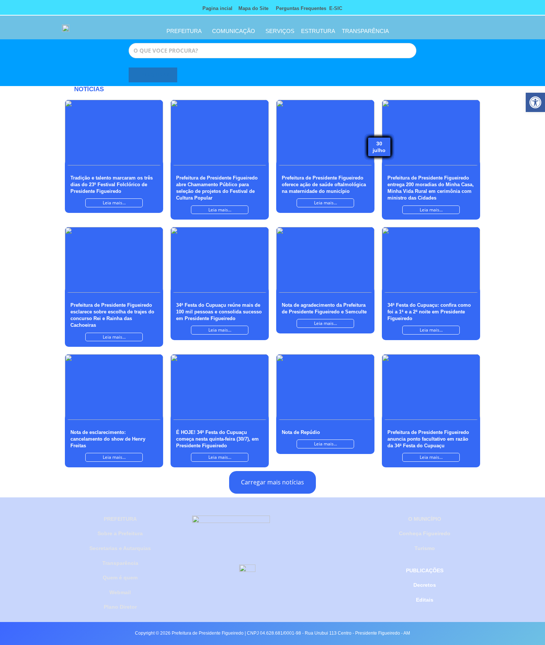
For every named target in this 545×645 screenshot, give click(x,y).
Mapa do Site (253, 8)
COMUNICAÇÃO (233, 31)
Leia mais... (114, 203)
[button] (535, 102)
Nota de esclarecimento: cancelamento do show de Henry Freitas (107, 439)
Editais (424, 600)
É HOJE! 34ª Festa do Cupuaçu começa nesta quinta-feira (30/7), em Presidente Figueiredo (217, 439)
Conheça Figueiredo (424, 533)
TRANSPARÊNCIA (365, 31)
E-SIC (335, 8)
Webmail (120, 592)
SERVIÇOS (279, 31)
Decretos (424, 585)
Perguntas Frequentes (298, 8)
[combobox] (272, 50)
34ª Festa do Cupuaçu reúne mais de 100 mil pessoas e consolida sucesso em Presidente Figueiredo (219, 311)
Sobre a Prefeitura (120, 533)
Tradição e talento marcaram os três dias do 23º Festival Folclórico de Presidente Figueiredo (111, 184)
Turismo (424, 548)
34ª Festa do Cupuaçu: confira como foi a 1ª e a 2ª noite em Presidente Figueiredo (429, 311)
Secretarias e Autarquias (120, 548)
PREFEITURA (184, 31)
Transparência (120, 563)
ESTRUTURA (318, 31)
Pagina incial (217, 8)
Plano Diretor (120, 607)
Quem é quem (120, 577)
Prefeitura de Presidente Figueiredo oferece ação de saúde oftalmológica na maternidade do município (324, 184)
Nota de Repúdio (301, 432)
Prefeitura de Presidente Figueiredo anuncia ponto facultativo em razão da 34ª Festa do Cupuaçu (428, 439)
